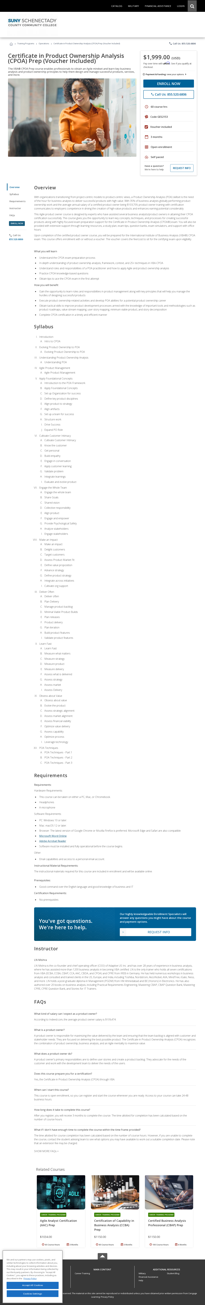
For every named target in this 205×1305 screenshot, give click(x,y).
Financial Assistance (148, 1276)
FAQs (12, 215)
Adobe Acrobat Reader (52, 841)
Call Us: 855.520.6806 (182, 43)
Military (142, 1273)
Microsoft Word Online (53, 836)
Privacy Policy (107, 1296)
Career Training (82, 1273)
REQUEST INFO (182, 168)
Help (141, 1280)
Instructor (15, 208)
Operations (44, 43)
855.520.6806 (16, 239)
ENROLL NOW (168, 83)
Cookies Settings (32, 1293)
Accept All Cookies (32, 1285)
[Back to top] (102, 1268)
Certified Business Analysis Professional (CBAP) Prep (167, 1223)
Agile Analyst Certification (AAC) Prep (58, 1223)
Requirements (17, 201)
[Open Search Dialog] (192, 6)
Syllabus (14, 194)
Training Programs (25, 43)
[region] (33, 1276)
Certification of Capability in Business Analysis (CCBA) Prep (114, 1225)
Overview (14, 187)
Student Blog (173, 1273)
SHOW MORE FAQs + (46, 1151)
